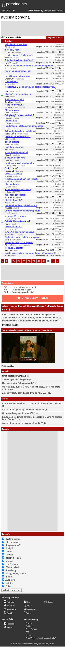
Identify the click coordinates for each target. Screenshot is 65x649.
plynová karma (12, 184)
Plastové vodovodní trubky (18, 189)
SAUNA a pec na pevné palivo (19, 232)
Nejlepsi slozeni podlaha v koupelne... (23, 237)
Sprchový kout (12, 50)
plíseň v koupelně (13, 200)
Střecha (9, 561)
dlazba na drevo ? (13, 226)
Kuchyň (9, 548)
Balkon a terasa (13, 558)
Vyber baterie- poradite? (16, 152)
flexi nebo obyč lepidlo (15, 195)
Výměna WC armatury (15, 216)
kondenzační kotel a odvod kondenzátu (24, 126)
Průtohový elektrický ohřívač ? (19, 60)
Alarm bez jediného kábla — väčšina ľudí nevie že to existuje (31, 403)
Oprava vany (11, 120)
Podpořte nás (8, 283)
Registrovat (57, 11)
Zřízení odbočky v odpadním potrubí (22, 210)
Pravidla (29, 623)
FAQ (28, 632)
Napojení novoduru (14, 105)
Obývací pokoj (13, 542)
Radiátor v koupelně (14, 99)
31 (43, 261)
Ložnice (9, 551)
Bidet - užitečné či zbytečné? (19, 55)
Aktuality (5, 371)
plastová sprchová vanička (18, 94)
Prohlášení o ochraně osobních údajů (41, 638)
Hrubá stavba (12, 564)
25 (13, 261)
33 (53, 261)
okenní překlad (12, 142)
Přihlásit (48, 11)
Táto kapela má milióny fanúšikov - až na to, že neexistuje (27, 330)
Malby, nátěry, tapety (16, 573)
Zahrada (9, 554)
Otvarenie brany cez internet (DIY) (18, 413)
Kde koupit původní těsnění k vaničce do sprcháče (29, 65)
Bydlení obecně (13, 539)
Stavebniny (11, 570)
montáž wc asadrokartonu (17, 76)
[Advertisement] (32, 28)
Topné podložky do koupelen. (19, 242)
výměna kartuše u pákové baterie (21, 205)
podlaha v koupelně (14, 147)
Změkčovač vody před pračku (19, 163)
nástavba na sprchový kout (18, 71)
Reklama (29, 626)
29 (33, 261)
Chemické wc (11, 81)
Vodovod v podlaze (14, 248)
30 (39, 261)
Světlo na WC (11, 168)
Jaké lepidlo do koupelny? (17, 221)
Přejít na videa (8, 366)
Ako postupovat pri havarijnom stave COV (22, 423)
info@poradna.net (41, 644)
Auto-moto (10, 580)
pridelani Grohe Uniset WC (17, 136)
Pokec (9, 586)
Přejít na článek (10, 325)
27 (23, 261)
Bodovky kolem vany (15, 157)
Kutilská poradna (15, 17)
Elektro (9, 576)
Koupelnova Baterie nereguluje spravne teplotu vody (30, 87)
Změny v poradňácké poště (15, 379)
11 (50, 393)
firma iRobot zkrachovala (14, 376)
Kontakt (29, 635)
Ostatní (9, 583)
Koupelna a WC (13, 545)
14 (19, 419)
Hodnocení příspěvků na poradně (18, 383)
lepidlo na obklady (13, 173)
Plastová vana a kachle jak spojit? (21, 179)
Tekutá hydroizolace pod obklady (21, 131)
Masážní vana (12, 110)
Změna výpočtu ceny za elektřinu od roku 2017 (25, 393)
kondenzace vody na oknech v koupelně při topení (29, 253)
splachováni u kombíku (16, 44)
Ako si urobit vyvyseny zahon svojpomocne (23, 409)
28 (29, 261)
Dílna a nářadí (12, 567)
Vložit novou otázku (11, 37)
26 (19, 261)
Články (5, 399)
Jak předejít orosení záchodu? (19, 115)
